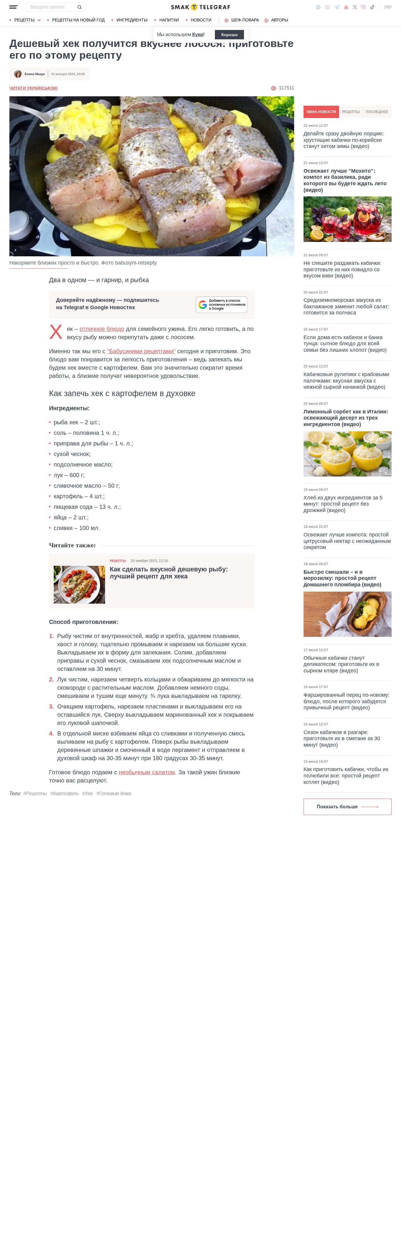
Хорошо (229, 34)
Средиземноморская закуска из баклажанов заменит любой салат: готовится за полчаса (346, 306)
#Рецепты (35, 793)
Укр (388, 7)
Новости (201, 20)
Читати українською (33, 88)
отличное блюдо (102, 329)
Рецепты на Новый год (78, 20)
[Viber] (327, 7)
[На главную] (200, 7)
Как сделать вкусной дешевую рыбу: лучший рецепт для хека (169, 573)
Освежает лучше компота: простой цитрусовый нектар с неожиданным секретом (347, 541)
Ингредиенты (132, 20)
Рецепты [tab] (351, 112)
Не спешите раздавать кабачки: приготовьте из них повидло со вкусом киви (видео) (342, 269)
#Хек (87, 793)
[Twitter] (355, 7)
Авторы (279, 20)
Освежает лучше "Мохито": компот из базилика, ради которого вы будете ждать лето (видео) (345, 180)
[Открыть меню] (13, 7)
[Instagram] (363, 7)
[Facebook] (318, 7)
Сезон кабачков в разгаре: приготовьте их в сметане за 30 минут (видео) (342, 738)
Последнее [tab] (377, 112)
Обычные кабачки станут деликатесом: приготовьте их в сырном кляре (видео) (341, 664)
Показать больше (337, 806)
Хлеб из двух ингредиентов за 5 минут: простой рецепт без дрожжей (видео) (343, 504)
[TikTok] (372, 7)
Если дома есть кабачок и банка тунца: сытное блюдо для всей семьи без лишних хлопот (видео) (345, 343)
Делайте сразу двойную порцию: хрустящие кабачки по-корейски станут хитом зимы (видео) (344, 139)
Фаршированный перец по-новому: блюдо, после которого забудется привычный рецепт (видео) (347, 701)
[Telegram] (337, 7)
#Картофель (64, 793)
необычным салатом (147, 772)
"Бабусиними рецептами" (141, 351)
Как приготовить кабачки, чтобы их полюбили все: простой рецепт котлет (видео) (346, 775)
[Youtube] (346, 7)
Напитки (169, 20)
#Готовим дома (114, 793)
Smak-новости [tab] (321, 112)
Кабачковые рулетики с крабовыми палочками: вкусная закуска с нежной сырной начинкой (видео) (346, 380)
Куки (197, 34)
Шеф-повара (245, 20)
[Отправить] (79, 7)
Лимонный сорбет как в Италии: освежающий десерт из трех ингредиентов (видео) (346, 418)
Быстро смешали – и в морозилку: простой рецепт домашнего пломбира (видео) (342, 578)
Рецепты (24, 20)
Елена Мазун (35, 74)
